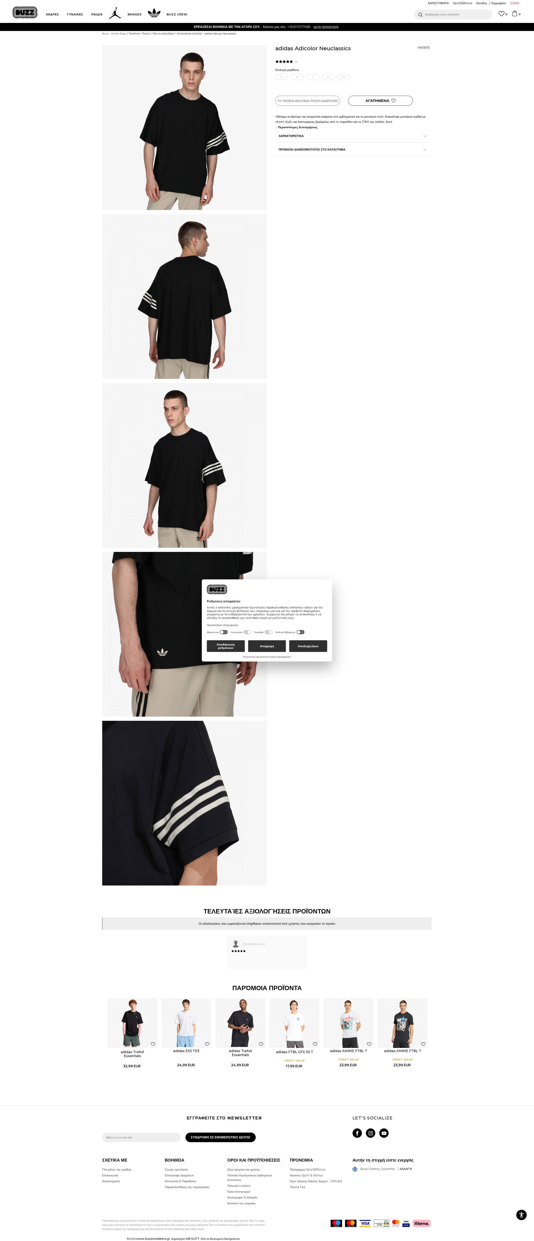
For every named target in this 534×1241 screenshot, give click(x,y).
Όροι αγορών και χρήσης (243, 1169)
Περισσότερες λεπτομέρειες (297, 127)
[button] (453, 14)
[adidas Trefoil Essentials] (132, 1023)
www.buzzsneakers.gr (153, 1239)
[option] (267, 27)
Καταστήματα (111, 1181)
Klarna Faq (297, 1187)
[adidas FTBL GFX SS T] (294, 1023)
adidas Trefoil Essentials (132, 1054)
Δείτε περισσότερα (289, 27)
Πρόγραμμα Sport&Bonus (307, 1169)
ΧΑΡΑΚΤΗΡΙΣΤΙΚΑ (291, 136)
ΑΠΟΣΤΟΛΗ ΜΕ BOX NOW (250, 27)
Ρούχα (146, 33)
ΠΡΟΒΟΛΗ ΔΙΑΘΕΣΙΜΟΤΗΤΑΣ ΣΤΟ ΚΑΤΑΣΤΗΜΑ (312, 149)
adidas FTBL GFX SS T (294, 1052)
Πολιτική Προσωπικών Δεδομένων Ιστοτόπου (249, 1177)
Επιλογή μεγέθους (287, 70)
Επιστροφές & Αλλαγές (242, 1197)
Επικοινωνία (110, 1175)
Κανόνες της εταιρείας (241, 1203)
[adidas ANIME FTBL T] (348, 1023)
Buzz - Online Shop (114, 33)
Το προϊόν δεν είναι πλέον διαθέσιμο (307, 101)
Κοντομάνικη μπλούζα (189, 33)
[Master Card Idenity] (395, 1223)
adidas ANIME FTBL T (348, 1051)
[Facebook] (357, 1133)
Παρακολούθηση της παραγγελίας (187, 1187)
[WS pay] (381, 1223)
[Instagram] (370, 1133)
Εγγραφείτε (498, 3)
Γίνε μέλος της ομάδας (116, 1169)
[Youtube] (384, 1133)
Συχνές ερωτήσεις (176, 1169)
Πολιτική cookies (238, 1186)
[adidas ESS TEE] (186, 1023)
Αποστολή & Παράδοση (180, 1181)
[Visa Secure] (406, 1223)
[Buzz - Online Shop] (25, 12)
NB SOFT (192, 1239)
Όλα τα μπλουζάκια (163, 33)
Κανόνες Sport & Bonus (306, 1175)
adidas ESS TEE (186, 1051)
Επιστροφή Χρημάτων (179, 1175)
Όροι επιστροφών (239, 1191)
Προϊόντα (134, 33)
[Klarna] (422, 1223)
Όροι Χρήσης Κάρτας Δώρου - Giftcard (316, 1181)
